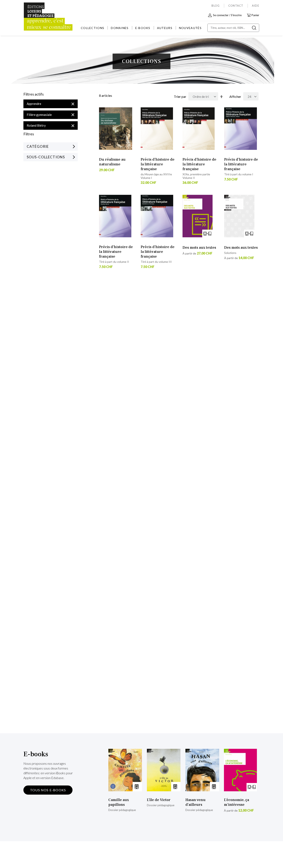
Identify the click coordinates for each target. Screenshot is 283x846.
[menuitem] (92, 28)
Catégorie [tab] (38, 146)
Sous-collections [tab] (46, 157)
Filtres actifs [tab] (33, 94)
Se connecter (221, 15)
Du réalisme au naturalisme (112, 162)
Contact (235, 5)
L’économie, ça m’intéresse (236, 802)
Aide (255, 5)
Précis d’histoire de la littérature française (157, 164)
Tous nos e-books (48, 790)
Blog (216, 5)
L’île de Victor (159, 800)
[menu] (141, 28)
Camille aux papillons (118, 802)
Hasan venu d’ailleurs (195, 802)
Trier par (180, 96)
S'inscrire (236, 15)
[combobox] (233, 28)
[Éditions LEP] (39, 17)
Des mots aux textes (199, 247)
